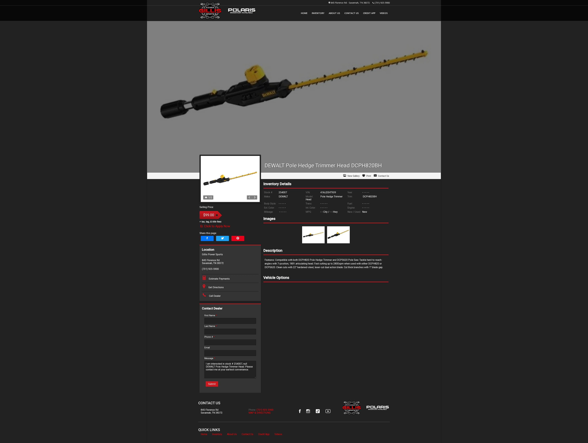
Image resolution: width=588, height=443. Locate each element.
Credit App (264, 434)
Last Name (210, 326)
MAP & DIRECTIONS (260, 412)
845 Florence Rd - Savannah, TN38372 (350, 2)
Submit (212, 384)
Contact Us (247, 434)
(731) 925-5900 (382, 2)
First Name (210, 315)
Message (209, 358)
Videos (278, 434)
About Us (232, 434)
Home (204, 434)
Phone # (209, 337)
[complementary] (579, 434)
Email (207, 347)
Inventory (217, 434)
